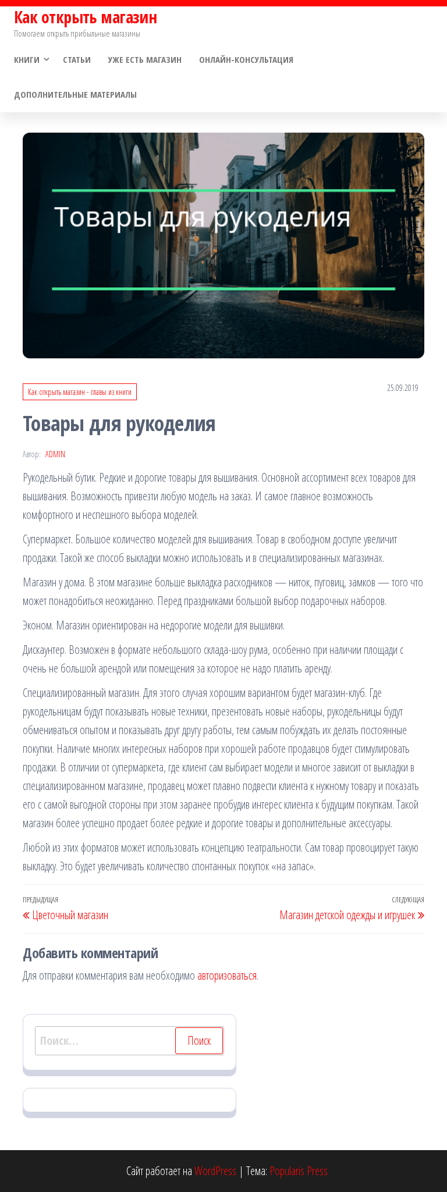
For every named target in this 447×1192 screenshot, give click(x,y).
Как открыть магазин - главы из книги (80, 391)
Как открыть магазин (85, 17)
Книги (27, 59)
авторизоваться (227, 975)
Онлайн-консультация (246, 59)
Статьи (77, 59)
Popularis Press (298, 1171)
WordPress (215, 1171)
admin (55, 454)
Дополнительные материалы (75, 94)
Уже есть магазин (145, 59)
